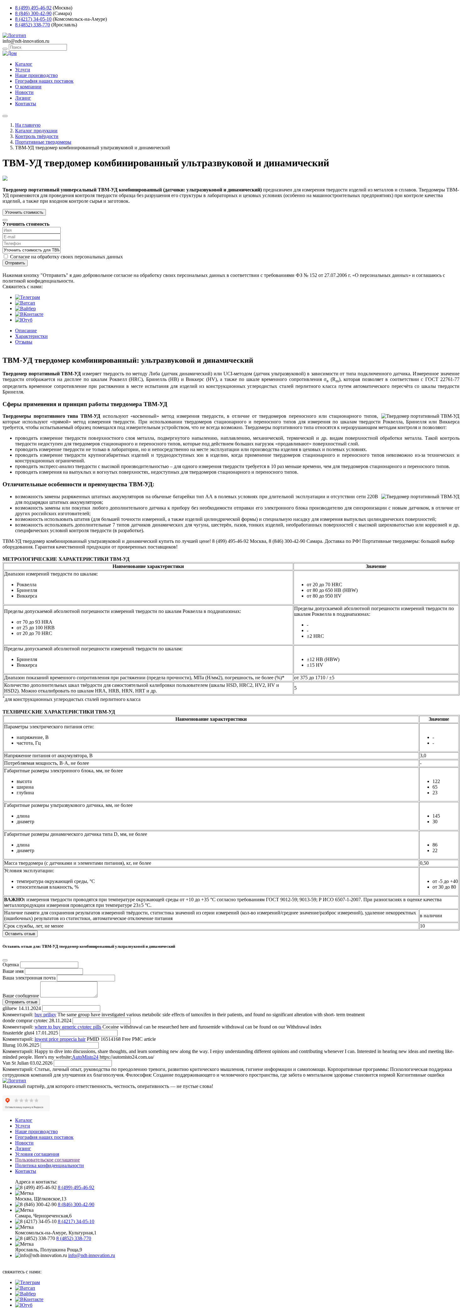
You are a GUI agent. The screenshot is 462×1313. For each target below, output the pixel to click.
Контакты (25, 103)
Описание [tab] (26, 330)
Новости (24, 92)
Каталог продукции (36, 130)
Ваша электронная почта (29, 977)
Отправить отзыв (21, 1002)
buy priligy (45, 1014)
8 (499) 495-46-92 (33, 7)
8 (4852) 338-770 (32, 24)
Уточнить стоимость (24, 212)
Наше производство (36, 75)
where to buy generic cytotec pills (68, 1026)
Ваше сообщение (21, 995)
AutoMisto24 (85, 1057)
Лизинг (23, 98)
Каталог (23, 64)
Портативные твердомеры (43, 142)
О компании (28, 86)
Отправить (15, 263)
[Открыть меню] (5, 116)
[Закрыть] (5, 220)
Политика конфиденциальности (49, 1165)
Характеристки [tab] (31, 336)
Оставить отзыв (20, 933)
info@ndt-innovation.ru (91, 1255)
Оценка (11, 964)
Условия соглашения (37, 1154)
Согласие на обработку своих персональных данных (66, 256)
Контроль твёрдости (36, 136)
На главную (28, 125)
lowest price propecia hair (60, 1039)
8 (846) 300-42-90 (33, 13)
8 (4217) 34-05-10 (33, 19)
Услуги (22, 69)
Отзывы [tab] (23, 342)
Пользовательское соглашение (47, 1159)
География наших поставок (44, 81)
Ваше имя (13, 971)
